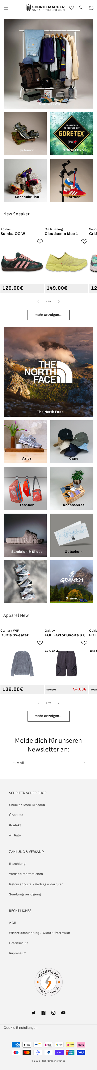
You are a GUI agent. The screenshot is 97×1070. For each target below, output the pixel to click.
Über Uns (16, 815)
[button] (81, 8)
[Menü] (6, 8)
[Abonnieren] (83, 763)
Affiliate (15, 835)
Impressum (17, 953)
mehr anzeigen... (48, 314)
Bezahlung (17, 863)
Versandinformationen (26, 874)
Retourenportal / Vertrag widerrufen (36, 884)
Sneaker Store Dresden (27, 805)
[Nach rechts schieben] (59, 302)
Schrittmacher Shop (54, 1061)
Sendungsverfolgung (25, 894)
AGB (12, 922)
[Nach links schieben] (38, 302)
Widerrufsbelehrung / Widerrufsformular (39, 933)
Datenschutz (18, 943)
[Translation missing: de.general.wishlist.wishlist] (71, 8)
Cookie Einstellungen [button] (20, 1027)
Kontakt (15, 825)
